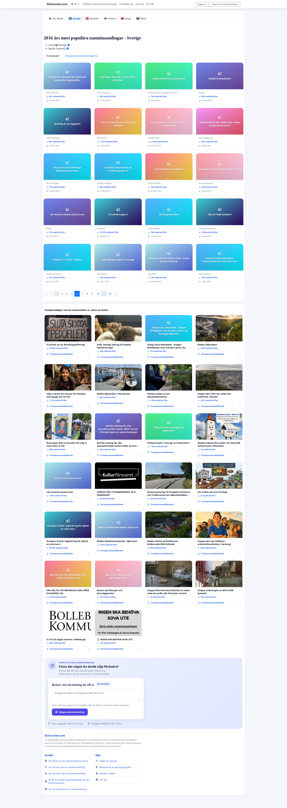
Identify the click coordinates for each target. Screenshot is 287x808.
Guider (49, 755)
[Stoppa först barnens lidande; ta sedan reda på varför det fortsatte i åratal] (168, 583)
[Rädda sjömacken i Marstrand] (118, 385)
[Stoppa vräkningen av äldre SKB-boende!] (219, 583)
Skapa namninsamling (71, 711)
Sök (152, 4)
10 (98, 293)
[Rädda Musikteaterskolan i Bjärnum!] (118, 533)
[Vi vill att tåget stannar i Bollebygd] (68, 631)
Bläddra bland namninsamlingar (100, 4)
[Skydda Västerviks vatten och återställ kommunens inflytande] (219, 436)
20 (110, 293)
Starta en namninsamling (225, 4)
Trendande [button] (52, 56)
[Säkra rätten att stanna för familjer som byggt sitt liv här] (68, 387)
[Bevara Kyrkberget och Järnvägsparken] (118, 583)
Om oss (140, 4)
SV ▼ (77, 4)
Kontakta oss (126, 4)
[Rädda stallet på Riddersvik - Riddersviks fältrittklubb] (168, 534)
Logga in (201, 4)
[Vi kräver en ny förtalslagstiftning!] (68, 336)
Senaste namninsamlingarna (81, 56)
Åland (144, 18)
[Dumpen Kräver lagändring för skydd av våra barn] (68, 534)
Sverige (77, 18)
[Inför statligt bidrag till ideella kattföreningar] (118, 338)
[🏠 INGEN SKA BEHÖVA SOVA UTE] (118, 631)
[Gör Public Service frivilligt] (219, 483)
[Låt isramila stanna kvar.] (68, 483)
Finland (112, 18)
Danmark (95, 18)
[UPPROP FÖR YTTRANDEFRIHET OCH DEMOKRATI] (118, 485)
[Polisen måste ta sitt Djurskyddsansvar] (168, 387)
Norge (129, 18)
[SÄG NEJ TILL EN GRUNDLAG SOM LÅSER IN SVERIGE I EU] (68, 583)
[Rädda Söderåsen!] (219, 336)
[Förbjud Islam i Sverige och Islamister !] (168, 434)
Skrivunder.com (57, 4)
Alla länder (58, 18)
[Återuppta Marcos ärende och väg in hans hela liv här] (68, 436)
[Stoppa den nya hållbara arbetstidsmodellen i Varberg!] (219, 534)
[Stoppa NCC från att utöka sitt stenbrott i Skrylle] (219, 387)
